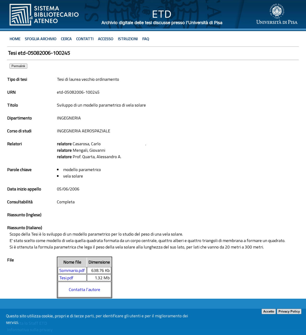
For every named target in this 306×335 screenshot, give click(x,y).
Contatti (84, 39)
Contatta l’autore (84, 289)
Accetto (268, 311)
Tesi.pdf (66, 278)
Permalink (18, 66)
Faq (145, 39)
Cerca (66, 39)
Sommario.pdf (72, 270)
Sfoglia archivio (40, 39)
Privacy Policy (289, 311)
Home (15, 39)
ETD (162, 14)
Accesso (105, 39)
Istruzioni (128, 39)
